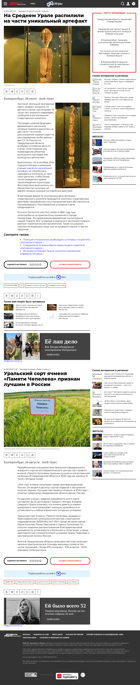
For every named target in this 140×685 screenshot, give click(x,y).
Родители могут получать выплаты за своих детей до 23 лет (119, 177)
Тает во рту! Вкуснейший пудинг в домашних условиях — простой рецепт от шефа (118, 385)
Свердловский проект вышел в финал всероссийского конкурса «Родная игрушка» (114, 31)
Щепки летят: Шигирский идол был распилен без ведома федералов (29, 307)
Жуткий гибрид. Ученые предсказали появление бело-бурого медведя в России (120, 81)
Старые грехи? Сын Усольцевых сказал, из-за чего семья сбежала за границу (119, 108)
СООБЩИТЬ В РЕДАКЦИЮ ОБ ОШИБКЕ (54, 638)
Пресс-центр (57, 634)
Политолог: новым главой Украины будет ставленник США (118, 436)
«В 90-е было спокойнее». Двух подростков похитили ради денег (118, 402)
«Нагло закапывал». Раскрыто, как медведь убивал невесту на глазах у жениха (119, 126)
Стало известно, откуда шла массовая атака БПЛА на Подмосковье (115, 455)
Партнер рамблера (46, 675)
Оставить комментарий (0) (70, 264)
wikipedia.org (9, 85)
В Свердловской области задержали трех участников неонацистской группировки (28, 316)
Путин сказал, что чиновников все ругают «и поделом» (118, 472)
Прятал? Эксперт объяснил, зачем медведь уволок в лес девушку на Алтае (118, 99)
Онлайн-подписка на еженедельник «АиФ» (105, 634)
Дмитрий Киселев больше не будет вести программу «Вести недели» (118, 463)
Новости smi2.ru (13, 361)
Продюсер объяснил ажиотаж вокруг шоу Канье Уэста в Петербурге (119, 159)
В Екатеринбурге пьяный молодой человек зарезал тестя (29, 324)
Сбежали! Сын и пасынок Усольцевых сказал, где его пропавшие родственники (120, 117)
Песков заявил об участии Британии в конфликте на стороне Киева (119, 150)
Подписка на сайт (41, 634)
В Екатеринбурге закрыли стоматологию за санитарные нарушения (114, 64)
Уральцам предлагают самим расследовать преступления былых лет (71, 307)
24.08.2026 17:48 (10, 369)
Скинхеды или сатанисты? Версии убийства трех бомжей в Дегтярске (73, 316)
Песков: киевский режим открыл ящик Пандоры (117, 141)
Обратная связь (29, 638)
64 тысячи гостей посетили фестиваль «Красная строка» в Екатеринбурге (114, 53)
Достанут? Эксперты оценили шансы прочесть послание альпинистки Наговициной (120, 394)
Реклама (26, 634)
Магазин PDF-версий (74, 634)
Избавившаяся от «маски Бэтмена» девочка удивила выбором (118, 168)
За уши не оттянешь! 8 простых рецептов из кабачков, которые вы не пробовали (120, 421)
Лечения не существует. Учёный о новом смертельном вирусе (118, 411)
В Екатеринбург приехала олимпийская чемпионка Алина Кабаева (114, 42)
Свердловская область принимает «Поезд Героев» (114, 20)
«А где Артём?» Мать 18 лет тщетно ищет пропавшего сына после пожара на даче (119, 90)
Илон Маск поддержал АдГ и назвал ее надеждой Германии (119, 445)
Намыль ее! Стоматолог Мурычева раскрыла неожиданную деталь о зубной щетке (119, 376)
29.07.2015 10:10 (10, 11)
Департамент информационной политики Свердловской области (32, 448)
